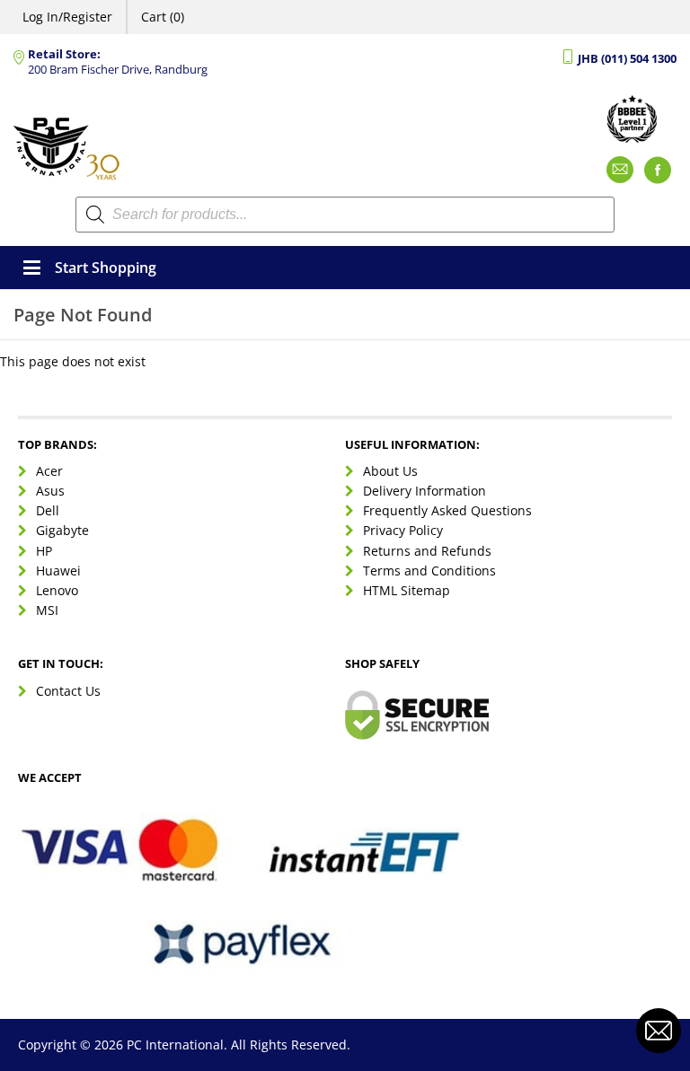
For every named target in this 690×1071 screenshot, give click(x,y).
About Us (390, 470)
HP (44, 550)
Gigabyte (62, 530)
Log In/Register (67, 16)
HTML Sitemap (406, 590)
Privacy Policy (403, 530)
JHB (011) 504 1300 (627, 58)
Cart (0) (162, 16)
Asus (50, 490)
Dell (47, 510)
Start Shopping (105, 267)
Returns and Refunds (427, 550)
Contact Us (68, 690)
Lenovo (57, 590)
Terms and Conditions (429, 570)
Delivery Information (424, 490)
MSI (47, 610)
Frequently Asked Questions (447, 510)
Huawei (58, 570)
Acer (49, 470)
